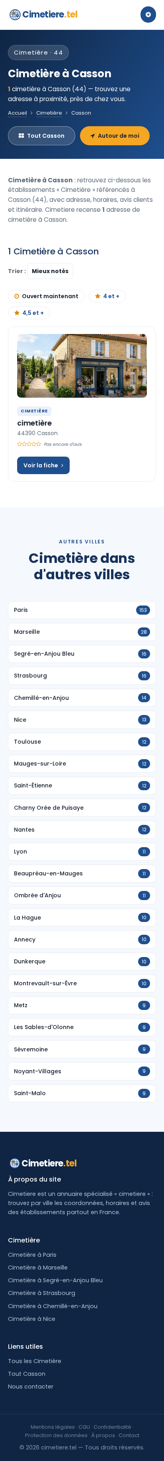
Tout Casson (45, 136)
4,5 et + (33, 313)
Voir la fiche (40, 465)
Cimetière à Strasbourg (41, 1293)
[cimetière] (82, 366)
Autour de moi (118, 136)
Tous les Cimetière (34, 1361)
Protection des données (56, 1435)
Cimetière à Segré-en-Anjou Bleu (55, 1280)
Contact (129, 1435)
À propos (103, 1435)
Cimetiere (49, 14)
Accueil (17, 113)
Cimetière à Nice (31, 1319)
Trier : (17, 271)
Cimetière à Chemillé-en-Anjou (53, 1306)
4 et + (111, 296)
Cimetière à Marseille (38, 1268)
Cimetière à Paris (32, 1255)
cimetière (34, 423)
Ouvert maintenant (50, 296)
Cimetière (49, 113)
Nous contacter (30, 1387)
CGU (84, 1427)
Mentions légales (53, 1427)
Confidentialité (112, 1427)
